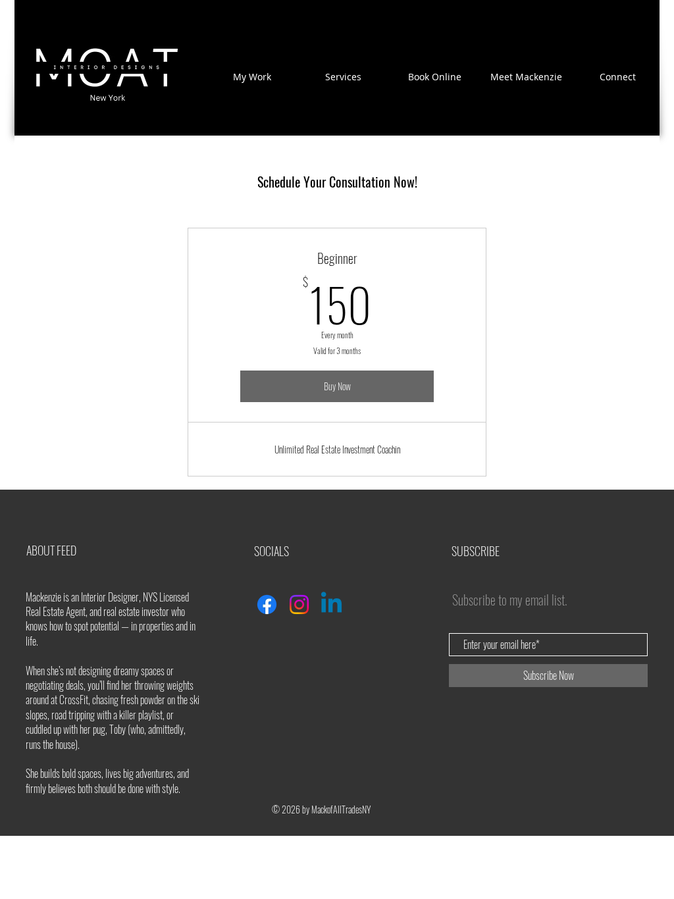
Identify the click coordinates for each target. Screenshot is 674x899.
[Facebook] (267, 604)
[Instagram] (299, 604)
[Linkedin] (331, 604)
